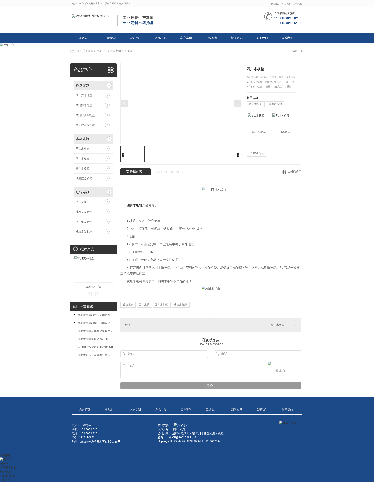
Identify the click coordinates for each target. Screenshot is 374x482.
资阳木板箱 (82, 168)
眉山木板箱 (82, 148)
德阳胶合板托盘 (85, 125)
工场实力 (211, 37)
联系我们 (297, 3)
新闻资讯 (237, 37)
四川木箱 (144, 304)
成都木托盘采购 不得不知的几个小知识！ (95, 339)
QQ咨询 (5, 455)
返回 (295, 51)
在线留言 (274, 3)
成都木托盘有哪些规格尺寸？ (95, 331)
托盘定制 (110, 37)
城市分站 (163, 429)
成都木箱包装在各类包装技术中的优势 (95, 355)
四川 (175, 429)
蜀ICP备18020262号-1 (182, 437)
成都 (182, 429)
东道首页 (85, 37)
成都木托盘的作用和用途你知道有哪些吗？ (95, 323)
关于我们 (262, 37)
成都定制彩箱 (84, 231)
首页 (91, 50)
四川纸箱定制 (84, 221)
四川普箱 (81, 201)
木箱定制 (135, 37)
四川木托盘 (161, 304)
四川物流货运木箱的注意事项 (95, 347)
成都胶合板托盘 (85, 115)
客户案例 (186, 37)
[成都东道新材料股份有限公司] (91, 15)
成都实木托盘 (84, 105)
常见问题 (286, 3)
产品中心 (161, 37)
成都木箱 (128, 304)
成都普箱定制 (84, 211)
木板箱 (128, 50)
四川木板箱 (82, 158)
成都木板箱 (275, 104)
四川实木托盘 (84, 95)
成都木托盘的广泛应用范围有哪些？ (95, 315)
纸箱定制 (83, 192)
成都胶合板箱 (84, 178)
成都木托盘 (180, 304)
